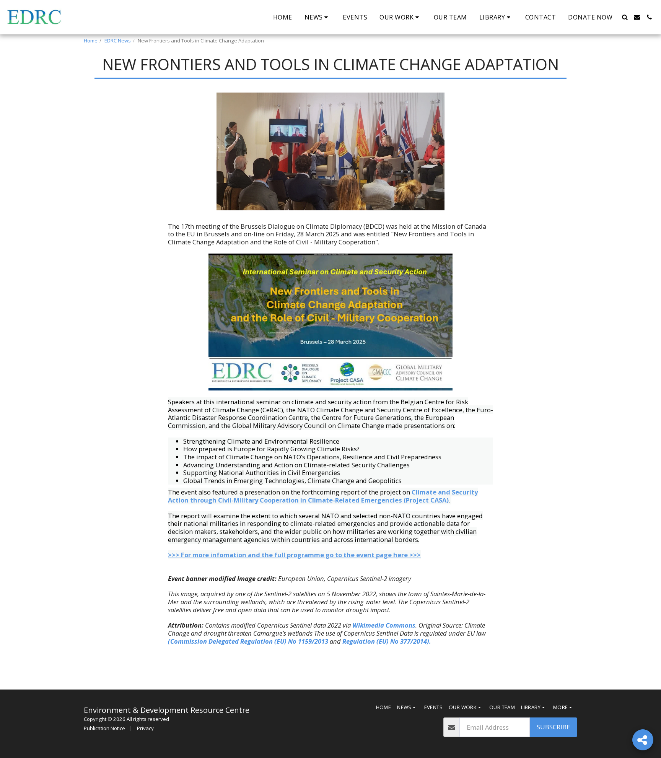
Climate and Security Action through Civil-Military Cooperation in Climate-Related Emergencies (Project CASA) (323, 496)
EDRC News (117, 40)
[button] (318, 17)
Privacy (145, 728)
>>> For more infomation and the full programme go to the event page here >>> (294, 554)
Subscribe (553, 726)
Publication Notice (104, 728)
